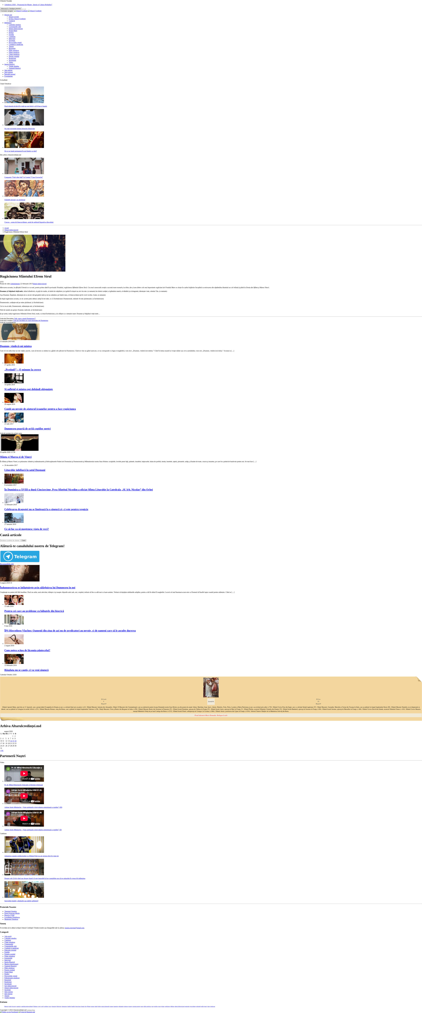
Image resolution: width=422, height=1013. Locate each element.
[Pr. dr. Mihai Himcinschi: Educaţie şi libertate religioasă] (24, 781)
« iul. (2, 750)
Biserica (6, 1006)
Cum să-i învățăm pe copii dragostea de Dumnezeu (30, 320)
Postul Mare (13, 31)
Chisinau (35, 1006)
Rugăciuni (12, 58)
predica (156, 1006)
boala (10, 1006)
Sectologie (12, 60)
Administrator (15, 284)
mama (111, 1006)
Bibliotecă (7, 23)
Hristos (89, 1006)
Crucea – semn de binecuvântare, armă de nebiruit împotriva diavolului (28, 222)
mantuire (116, 1006)
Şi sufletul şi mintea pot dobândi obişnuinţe (28, 389)
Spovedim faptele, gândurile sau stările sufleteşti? (21, 901)
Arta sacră (7, 936)
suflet (202, 1006)
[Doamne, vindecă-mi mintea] (20, 339)
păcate (162, 1006)
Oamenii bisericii (15, 68)
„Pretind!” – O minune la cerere (22, 369)
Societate (12, 41)
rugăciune (167, 1006)
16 (15, 741)
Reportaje (12, 48)
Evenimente (8, 76)
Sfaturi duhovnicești (16, 29)
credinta (46, 1006)
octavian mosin (136, 1006)
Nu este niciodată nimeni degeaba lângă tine (19, 129)
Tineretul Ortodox (10, 911)
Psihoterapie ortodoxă (11, 978)
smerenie (187, 1006)
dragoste (54, 1006)
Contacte (12, 21)
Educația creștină (10, 950)
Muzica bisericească (11, 964)
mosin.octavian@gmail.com (74, 928)
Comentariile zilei (15, 27)
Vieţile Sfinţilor (9, 998)
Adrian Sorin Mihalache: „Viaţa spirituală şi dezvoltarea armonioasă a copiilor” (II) (33, 830)
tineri (205, 1006)
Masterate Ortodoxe (11, 919)
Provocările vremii (15, 42)
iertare (92, 1006)
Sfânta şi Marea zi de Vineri (16, 456)
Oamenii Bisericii (10, 966)
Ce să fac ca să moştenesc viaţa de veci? (26, 529)
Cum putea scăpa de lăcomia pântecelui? (27, 650)
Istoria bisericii (9, 64)
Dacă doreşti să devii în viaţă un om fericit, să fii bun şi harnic (25, 106)
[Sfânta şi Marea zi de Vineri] (20, 450)
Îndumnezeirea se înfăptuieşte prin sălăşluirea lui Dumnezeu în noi (37, 587)
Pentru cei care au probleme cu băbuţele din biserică (34, 611)
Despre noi (8, 15)
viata (208, 1006)
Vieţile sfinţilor (14, 66)
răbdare (172, 1006)
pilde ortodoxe (147, 1006)
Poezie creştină (14, 56)
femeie (83, 1006)
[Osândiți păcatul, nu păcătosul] (24, 196)
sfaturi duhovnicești (180, 1006)
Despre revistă (14, 17)
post (152, 1006)
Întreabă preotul (9, 74)
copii (39, 1006)
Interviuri (12, 39)
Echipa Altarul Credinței (17, 19)
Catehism (12, 37)
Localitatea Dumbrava (12, 917)
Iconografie (8, 958)
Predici (11, 33)
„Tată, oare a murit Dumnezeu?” (24, 318)
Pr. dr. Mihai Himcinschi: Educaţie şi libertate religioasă (23, 785)
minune (126, 1006)
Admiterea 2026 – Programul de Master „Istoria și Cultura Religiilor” (28, 5)
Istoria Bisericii (9, 962)
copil (42, 1006)
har (86, 1006)
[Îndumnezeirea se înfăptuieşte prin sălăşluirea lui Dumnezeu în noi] (20, 581)
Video (11, 62)
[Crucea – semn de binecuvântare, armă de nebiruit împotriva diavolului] (24, 218)
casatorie (18, 1006)
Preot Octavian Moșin (12, 913)
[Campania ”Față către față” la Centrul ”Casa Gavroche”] (24, 173)
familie (73, 1006)
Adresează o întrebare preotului (11, 8)
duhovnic (58, 1006)
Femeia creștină (9, 954)
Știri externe (8, 72)
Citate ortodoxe (14, 54)
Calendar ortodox (15, 25)
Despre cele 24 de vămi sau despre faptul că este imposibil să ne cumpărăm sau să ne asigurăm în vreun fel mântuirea (44, 878)
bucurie (14, 1006)
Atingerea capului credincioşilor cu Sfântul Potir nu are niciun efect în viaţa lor (31, 856)
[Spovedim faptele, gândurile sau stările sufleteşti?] (24, 897)
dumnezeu (64, 1006)
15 (13, 741)
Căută (23, 540)
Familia (11, 35)
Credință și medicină (16, 44)
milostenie (121, 1006)
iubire (99, 1006)
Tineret (11, 46)
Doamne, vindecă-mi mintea (16, 346)
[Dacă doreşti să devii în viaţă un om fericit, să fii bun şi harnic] (24, 102)
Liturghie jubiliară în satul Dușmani (24, 470)
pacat (141, 1006)
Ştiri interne (8, 70)
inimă (96, 1006)
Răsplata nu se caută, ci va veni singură (26, 670)
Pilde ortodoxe (14, 50)
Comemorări (8, 944)
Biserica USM (9, 915)
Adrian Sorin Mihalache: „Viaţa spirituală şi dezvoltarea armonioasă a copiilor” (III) (33, 807)
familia (69, 1006)
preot (159, 1006)
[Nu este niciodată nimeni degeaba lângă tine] (24, 125)
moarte (130, 1006)
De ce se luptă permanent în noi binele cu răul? (20, 151)
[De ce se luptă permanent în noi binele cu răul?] (24, 147)
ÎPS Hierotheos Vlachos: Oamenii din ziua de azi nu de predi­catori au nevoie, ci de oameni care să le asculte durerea (70, 630)
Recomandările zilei (7, 564)
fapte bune (78, 1006)
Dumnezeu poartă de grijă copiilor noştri (27, 428)
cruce (49, 1006)
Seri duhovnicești (10, 986)
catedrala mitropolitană (27, 1006)
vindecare (212, 1006)
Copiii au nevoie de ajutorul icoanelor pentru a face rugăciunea (40, 408)
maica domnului (105, 1006)
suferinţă (198, 1006)
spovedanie (193, 1006)
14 (11, 741)
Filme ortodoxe (14, 52)
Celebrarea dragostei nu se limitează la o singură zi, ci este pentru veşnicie (46, 509)
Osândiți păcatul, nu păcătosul (14, 200)
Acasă (6, 228)
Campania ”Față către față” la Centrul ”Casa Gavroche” (23, 177)
